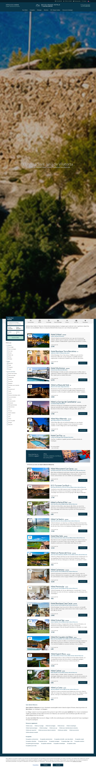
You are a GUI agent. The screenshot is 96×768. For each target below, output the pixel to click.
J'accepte (58, 765)
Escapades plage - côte (66, 741)
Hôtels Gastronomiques (31, 728)
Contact (84, 1)
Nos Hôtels (25, 10)
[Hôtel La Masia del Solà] (38, 397)
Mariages (39, 10)
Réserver (83, 346)
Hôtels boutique (43, 728)
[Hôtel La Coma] (38, 700)
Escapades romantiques (59, 743)
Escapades (32, 10)
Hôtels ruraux (29, 725)
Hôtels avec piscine (74, 730)
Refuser (46, 765)
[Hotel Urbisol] (38, 347)
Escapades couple (79, 739)
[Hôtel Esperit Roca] (38, 666)
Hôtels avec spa (53, 728)
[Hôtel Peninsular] (38, 599)
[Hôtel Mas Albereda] (38, 431)
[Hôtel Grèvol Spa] (38, 633)
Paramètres (36, 765)
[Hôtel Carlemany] (38, 582)
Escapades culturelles (31, 741)
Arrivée (9, 327)
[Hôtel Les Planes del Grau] (38, 565)
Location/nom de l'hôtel (13, 322)
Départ (17, 327)
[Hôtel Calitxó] (38, 683)
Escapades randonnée (46, 743)
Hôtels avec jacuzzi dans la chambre (47, 730)
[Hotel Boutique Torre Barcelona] (38, 364)
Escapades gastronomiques (32, 743)
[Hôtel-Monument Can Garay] (38, 481)
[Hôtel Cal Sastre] (38, 532)
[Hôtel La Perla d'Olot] (38, 515)
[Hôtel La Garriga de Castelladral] (38, 414)
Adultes (9, 332)
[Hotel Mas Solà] (38, 548)
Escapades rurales (71, 743)
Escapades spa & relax (31, 745)
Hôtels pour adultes (62, 730)
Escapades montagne (54, 741)
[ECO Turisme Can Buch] (38, 498)
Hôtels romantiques (71, 725)
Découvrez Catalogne (67, 10)
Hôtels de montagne (50, 725)
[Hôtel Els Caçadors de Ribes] (38, 649)
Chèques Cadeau (56, 10)
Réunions (46, 10)
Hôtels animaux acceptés (32, 732)
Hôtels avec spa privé (31, 730)
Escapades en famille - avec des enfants (63, 739)
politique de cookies (77, 761)
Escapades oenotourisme (46, 739)
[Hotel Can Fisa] (38, 448)
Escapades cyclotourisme (32, 739)
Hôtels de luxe (60, 725)
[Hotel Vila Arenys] (38, 380)
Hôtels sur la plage (39, 725)
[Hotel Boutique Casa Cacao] (38, 616)
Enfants (18, 332)
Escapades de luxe (42, 741)
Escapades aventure (79, 741)
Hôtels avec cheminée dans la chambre (68, 728)
